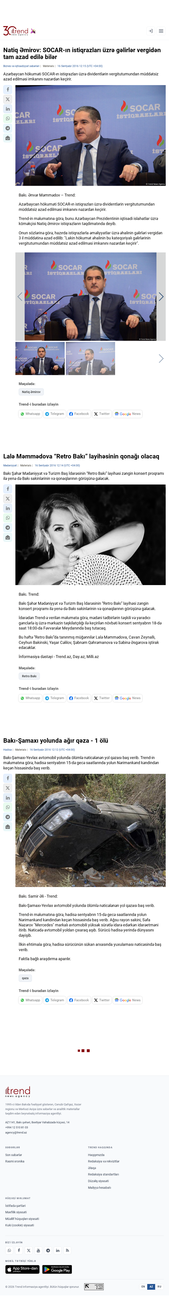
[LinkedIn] (58, 1250)
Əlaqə (92, 1168)
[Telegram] (48, 1250)
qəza (25, 978)
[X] (29, 1250)
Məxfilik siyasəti (16, 1212)
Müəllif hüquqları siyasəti (22, 1219)
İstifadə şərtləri (15, 1206)
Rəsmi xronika (14, 1161)
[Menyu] (161, 31)
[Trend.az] (19, 31)
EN (143, 1286)
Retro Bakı (29, 676)
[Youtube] (38, 1250)
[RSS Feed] (67, 1250)
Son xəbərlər (13, 1155)
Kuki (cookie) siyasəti (19, 1225)
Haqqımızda (96, 1155)
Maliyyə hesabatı (99, 1187)
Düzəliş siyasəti (98, 1181)
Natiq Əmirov (31, 392)
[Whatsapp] (9, 1250)
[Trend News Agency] (17, 1091)
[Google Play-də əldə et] (57, 1269)
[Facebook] (19, 1250)
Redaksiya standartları (103, 1174)
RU (159, 1286)
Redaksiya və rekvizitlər (103, 1161)
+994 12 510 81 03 (16, 1127)
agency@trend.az (16, 1132)
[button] (8, 89)
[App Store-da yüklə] (22, 1269)
